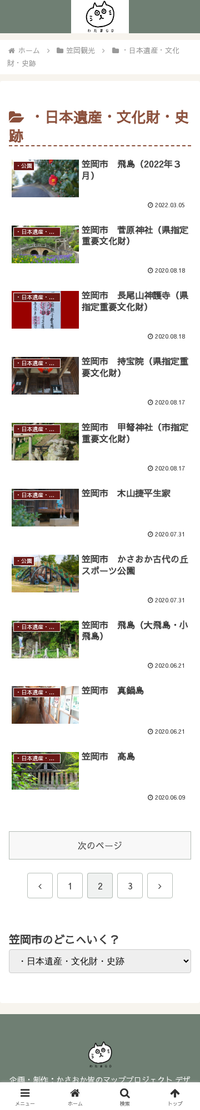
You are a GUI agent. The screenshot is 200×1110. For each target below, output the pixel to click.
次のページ (100, 845)
